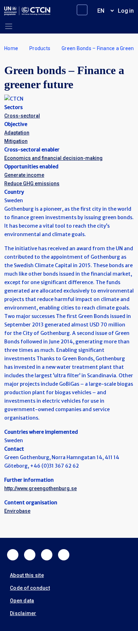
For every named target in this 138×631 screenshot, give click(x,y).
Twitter (29, 554)
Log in (126, 10)
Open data (22, 600)
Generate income (24, 175)
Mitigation (16, 141)
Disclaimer (23, 613)
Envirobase (17, 511)
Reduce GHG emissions (31, 183)
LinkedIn (46, 554)
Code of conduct (30, 588)
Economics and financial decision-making (53, 158)
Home (11, 48)
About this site (27, 575)
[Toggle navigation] (8, 26)
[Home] (27, 11)
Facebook (12, 554)
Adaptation (16, 133)
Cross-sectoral (22, 116)
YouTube (63, 554)
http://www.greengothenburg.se (40, 488)
